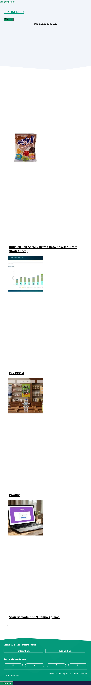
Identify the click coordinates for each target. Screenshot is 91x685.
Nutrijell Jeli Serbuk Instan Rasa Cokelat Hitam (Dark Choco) (43, 249)
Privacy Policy (65, 673)
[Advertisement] (45, 43)
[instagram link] (13, 665)
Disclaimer (52, 673)
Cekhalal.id (14, 12)
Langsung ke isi (7, 1)
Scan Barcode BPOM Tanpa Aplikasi (34, 617)
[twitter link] (34, 665)
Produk (14, 495)
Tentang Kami (23, 650)
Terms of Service (80, 673)
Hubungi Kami (65, 650)
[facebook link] (56, 665)
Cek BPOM (16, 373)
